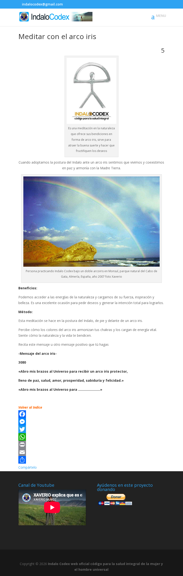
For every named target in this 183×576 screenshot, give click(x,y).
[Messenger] (91, 422)
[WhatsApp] (91, 437)
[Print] (91, 444)
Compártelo (27, 467)
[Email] (91, 452)
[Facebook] (91, 414)
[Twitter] (91, 429)
